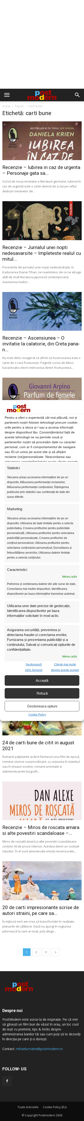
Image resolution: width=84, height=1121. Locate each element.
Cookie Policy (37, 714)
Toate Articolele (28, 1107)
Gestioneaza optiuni (42, 706)
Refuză (42, 693)
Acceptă (42, 680)
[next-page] (56, 952)
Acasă (6, 106)
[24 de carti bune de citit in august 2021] (42, 734)
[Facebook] (7, 1081)
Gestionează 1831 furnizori (33, 667)
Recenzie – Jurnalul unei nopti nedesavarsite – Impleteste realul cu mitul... (41, 253)
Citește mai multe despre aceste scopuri (65, 667)
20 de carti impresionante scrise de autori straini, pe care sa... (40, 910)
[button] (77, 95)
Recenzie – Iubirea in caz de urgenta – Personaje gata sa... (41, 170)
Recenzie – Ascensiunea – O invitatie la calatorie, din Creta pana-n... (41, 343)
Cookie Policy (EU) (54, 1107)
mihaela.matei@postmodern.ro (39, 1049)
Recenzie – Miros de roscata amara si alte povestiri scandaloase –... (40, 830)
